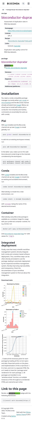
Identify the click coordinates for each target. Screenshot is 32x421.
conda (24, 100)
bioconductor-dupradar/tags (14, 234)
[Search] (23, 3)
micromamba (5, 103)
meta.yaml (28, 41)
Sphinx (13, 416)
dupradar (17, 46)
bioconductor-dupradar (16, 41)
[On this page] (28, 3)
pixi (20, 100)
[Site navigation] (3, 3)
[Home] (3, 10)
